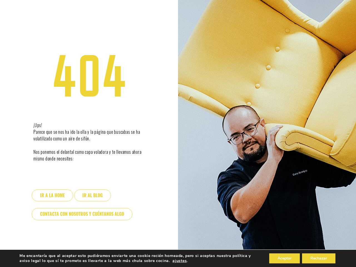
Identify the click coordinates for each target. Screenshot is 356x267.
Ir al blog (92, 195)
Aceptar (284, 258)
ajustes (179, 260)
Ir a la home (52, 195)
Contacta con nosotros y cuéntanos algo (82, 214)
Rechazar (318, 258)
